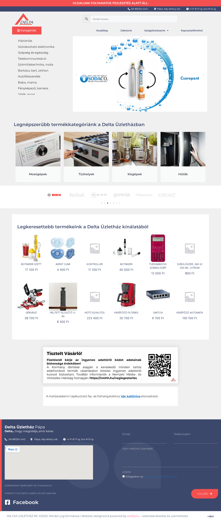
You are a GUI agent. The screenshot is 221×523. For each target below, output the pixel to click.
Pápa (25, 427)
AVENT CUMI (63, 264)
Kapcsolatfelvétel (192, 30)
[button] (77, 74)
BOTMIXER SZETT (31, 264)
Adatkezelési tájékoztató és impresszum (28, 485)
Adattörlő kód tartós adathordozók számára (30, 493)
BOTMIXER (126, 264)
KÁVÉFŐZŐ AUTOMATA (189, 312)
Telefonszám (182, 434)
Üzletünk (126, 30)
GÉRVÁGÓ (31, 312)
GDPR (126, 472)
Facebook (25, 502)
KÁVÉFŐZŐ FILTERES (126, 312)
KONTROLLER (95, 264)
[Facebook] (7, 502)
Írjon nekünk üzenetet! (137, 448)
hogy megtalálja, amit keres (29, 431)
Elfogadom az (151, 476)
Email (126, 434)
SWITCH (158, 312)
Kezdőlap (102, 30)
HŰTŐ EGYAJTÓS (95, 312)
